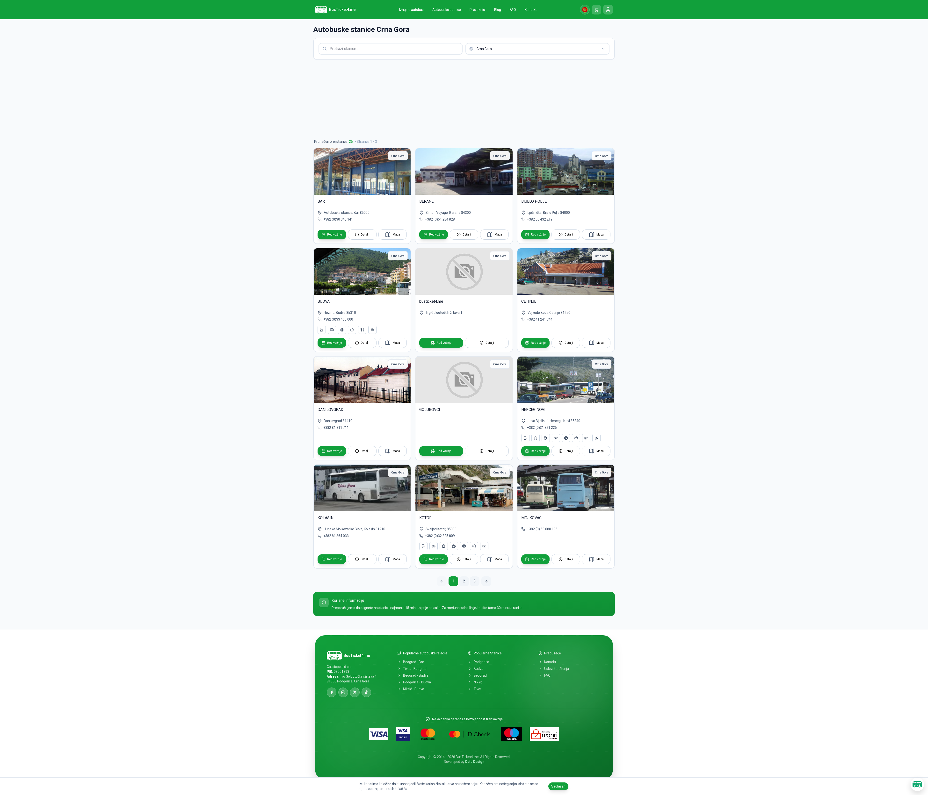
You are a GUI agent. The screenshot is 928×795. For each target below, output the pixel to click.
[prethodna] (442, 581)
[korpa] (596, 9)
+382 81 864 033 (336, 536)
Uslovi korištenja (556, 669)
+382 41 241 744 (539, 319)
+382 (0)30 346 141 (338, 219)
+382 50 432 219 (539, 219)
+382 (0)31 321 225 (542, 428)
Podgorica (481, 662)
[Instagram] (343, 692)
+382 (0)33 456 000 (338, 319)
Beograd (480, 675)
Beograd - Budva (415, 675)
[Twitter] (355, 692)
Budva (478, 669)
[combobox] (537, 49)
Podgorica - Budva (417, 682)
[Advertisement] (458, 99)
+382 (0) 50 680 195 (542, 529)
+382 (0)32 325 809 (440, 536)
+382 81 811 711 (336, 428)
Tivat (477, 689)
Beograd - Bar (413, 662)
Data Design (474, 762)
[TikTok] (366, 692)
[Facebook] (331, 692)
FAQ (547, 675)
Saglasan (558, 786)
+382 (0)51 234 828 (440, 219)
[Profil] (608, 9)
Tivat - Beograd (415, 669)
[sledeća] (486, 581)
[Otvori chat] (917, 784)
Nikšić (478, 682)
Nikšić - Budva (413, 689)
